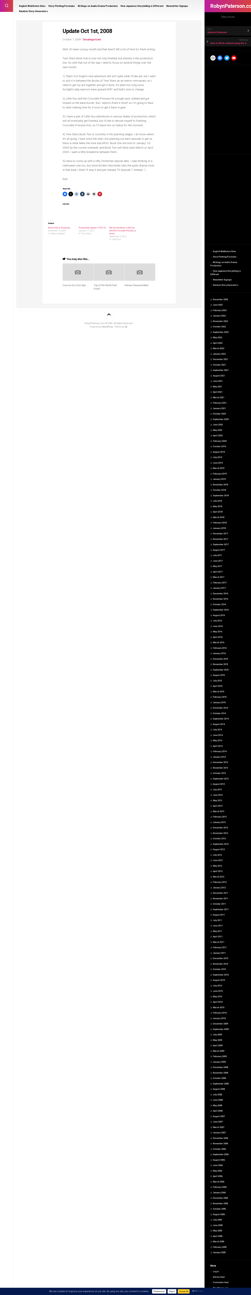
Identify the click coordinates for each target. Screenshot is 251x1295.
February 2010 (220, 1013)
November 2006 (220, 1143)
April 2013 (218, 806)
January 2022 (219, 354)
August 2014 (219, 724)
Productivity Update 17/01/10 (92, 228)
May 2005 (217, 1231)
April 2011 (218, 936)
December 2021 (220, 359)
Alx (126, 326)
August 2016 (219, 615)
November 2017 (220, 539)
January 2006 (219, 1192)
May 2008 (217, 1105)
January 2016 (219, 653)
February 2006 (220, 1187)
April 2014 (218, 746)
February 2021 (220, 403)
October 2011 (219, 904)
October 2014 (219, 713)
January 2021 (219, 408)
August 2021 (219, 376)
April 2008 (218, 1111)
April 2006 (218, 1176)
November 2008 (220, 1073)
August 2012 (219, 849)
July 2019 (217, 457)
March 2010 (218, 1007)
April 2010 (218, 1002)
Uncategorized (92, 39)
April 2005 (218, 1236)
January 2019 (219, 479)
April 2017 (218, 572)
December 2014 (220, 708)
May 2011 (217, 931)
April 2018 (218, 512)
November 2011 (220, 898)
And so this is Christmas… (59, 228)
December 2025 (220, 299)
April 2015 (218, 686)
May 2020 (217, 430)
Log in (216, 1271)
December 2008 (220, 1067)
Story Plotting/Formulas (224, 257)
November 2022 (220, 321)
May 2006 (217, 1171)
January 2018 (219, 528)
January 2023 (219, 316)
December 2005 (220, 1198)
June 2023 (218, 305)
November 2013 (220, 768)
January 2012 (219, 887)
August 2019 (219, 452)
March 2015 (218, 691)
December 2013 (220, 762)
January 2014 (219, 757)
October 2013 (219, 773)
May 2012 (217, 866)
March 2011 (218, 942)
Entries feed (219, 1277)
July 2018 (217, 501)
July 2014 (217, 729)
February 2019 (220, 474)
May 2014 (217, 740)
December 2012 (220, 827)
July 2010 (217, 986)
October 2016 (219, 604)
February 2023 (220, 310)
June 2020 (218, 424)
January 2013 (219, 822)
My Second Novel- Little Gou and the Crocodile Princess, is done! (122, 231)
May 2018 (217, 506)
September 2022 (221, 332)
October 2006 (219, 1149)
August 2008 (219, 1089)
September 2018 (221, 495)
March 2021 (218, 397)
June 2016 (218, 626)
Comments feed (220, 1282)
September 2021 (221, 370)
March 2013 (218, 811)
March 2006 (218, 1182)
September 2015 (221, 670)
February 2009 (220, 1056)
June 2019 (218, 463)
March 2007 (218, 1127)
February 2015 (220, 697)
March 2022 (218, 348)
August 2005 (219, 1214)
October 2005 (219, 1209)
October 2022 (219, 326)
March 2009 (218, 1051)
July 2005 (217, 1220)
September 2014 (221, 719)
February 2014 (220, 751)
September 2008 (221, 1084)
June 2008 (218, 1100)
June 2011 (218, 926)
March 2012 (218, 877)
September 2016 (221, 610)
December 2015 (220, 659)
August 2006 (219, 1160)
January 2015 (219, 702)
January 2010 (219, 1018)
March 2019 (218, 468)
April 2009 (218, 1045)
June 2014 (218, 735)
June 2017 (218, 561)
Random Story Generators (225, 285)
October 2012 (219, 838)
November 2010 (220, 964)
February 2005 (220, 1247)
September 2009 (221, 1029)
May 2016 (217, 631)
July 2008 (217, 1094)
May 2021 (217, 386)
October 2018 (219, 490)
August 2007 (219, 1116)
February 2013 (220, 817)
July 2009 (217, 1034)
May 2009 (217, 1040)
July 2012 (217, 855)
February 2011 (220, 947)
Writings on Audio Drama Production (223, 264)
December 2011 (220, 893)
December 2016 (220, 593)
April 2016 (218, 637)
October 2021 (219, 365)
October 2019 (219, 446)
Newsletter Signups (222, 280)
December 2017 (220, 533)
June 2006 (218, 1165)
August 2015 (219, 675)
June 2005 (218, 1225)
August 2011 (219, 915)
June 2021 (218, 381)
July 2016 (217, 621)
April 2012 (218, 871)
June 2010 (218, 991)
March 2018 (218, 517)
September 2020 (221, 419)
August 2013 (219, 784)
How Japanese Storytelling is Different (225, 273)
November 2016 (220, 599)
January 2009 (219, 1062)
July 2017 (217, 555)
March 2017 (218, 577)
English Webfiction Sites (224, 251)
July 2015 (217, 681)
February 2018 (220, 523)
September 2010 (221, 975)
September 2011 (221, 909)
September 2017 (221, 544)
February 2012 (220, 882)
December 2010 (220, 958)
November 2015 (220, 664)
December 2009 (220, 1024)
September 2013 (221, 779)
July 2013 (217, 789)
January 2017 (219, 588)
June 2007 (218, 1122)
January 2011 (219, 953)
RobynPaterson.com (227, 6)
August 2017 (219, 550)
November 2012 (220, 833)
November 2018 (220, 484)
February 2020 (220, 441)
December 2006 (220, 1138)
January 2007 (219, 1132)
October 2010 (219, 969)
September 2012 (221, 844)
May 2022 (217, 337)
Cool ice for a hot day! (74, 285)
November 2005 (220, 1203)
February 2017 (220, 582)
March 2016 (218, 642)
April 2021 (218, 392)
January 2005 (219, 1252)
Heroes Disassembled (136, 285)
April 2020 (218, 435)
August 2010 (219, 980)
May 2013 (217, 800)
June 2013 (218, 795)
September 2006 (221, 1154)
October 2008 (219, 1078)
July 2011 (217, 920)
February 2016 (220, 648)
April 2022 (218, 343)
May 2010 (217, 996)
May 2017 (217, 566)
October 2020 (219, 414)
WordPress (107, 326)
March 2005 (218, 1241)
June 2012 (218, 860)
